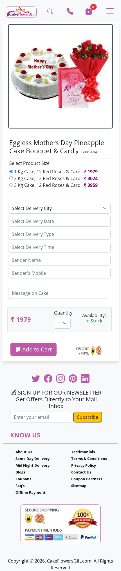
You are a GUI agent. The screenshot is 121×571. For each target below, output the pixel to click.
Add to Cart (36, 349)
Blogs (20, 472)
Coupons (23, 478)
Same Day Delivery (32, 458)
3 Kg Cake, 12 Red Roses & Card (55, 185)
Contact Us (81, 472)
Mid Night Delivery (32, 465)
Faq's (19, 485)
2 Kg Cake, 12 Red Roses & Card (55, 178)
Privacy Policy (83, 465)
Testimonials (83, 451)
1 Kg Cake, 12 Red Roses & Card (55, 172)
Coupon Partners (86, 478)
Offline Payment (30, 492)
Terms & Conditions (89, 458)
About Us (23, 451)
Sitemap (78, 485)
